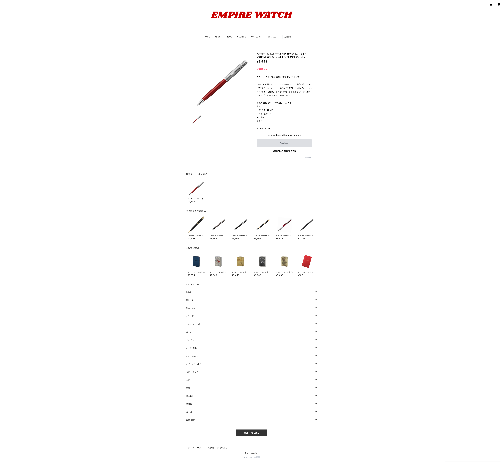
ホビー (189, 380)
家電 (188, 388)
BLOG (229, 37)
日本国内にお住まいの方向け (284, 151)
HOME (207, 37)
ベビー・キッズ (192, 372)
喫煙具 (189, 404)
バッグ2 (189, 412)
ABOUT (218, 37)
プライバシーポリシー (196, 448)
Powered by (248, 457)
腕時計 (189, 292)
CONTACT (272, 37)
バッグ (188, 332)
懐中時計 (190, 396)
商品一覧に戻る (251, 432)
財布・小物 (190, 308)
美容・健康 (190, 420)
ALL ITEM (241, 37)
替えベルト (190, 300)
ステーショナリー (193, 356)
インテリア (190, 340)
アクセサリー (191, 316)
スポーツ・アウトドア (194, 364)
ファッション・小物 (193, 324)
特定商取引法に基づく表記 (217, 448)
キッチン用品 (191, 348)
